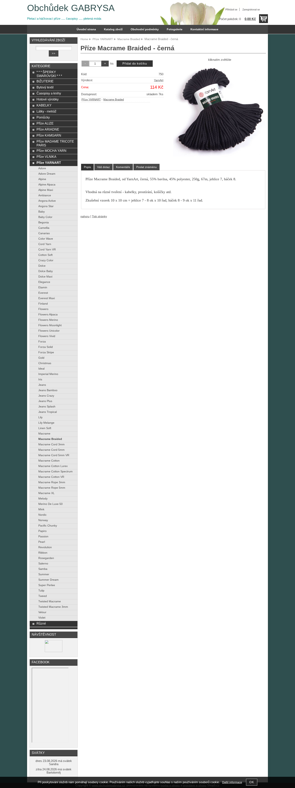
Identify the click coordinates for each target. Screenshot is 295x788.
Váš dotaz (103, 167)
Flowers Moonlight (50, 325)
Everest (43, 292)
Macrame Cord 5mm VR (53, 455)
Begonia (43, 222)
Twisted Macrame (49, 601)
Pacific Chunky (47, 525)
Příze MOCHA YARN (51, 150)
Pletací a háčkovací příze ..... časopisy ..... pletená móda (64, 18)
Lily (40, 417)
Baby (41, 211)
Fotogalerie (174, 29)
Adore (42, 168)
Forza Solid (45, 346)
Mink (41, 509)
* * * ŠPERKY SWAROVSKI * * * (49, 74)
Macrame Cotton (49, 460)
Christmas (44, 363)
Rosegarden (46, 558)
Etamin (42, 287)
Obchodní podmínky (145, 29)
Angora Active (47, 200)
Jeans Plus (45, 401)
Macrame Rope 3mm (51, 482)
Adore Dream (46, 173)
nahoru (85, 216)
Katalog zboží (113, 29)
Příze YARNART (91, 99)
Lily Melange (46, 422)
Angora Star (46, 206)
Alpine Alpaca (46, 184)
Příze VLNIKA (46, 156)
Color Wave (45, 238)
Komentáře (123, 167)
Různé (41, 623)
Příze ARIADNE (48, 129)
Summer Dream (48, 579)
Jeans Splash (46, 406)
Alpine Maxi (45, 189)
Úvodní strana (86, 29)
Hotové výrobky (48, 99)
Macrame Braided (113, 99)
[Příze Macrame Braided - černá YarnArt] (219, 110)
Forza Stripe (46, 352)
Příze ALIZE (45, 123)
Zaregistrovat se (251, 9)
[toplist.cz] (53, 651)
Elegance (44, 282)
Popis (87, 167)
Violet (41, 617)
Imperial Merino (48, 374)
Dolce (42, 265)
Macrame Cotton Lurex (53, 466)
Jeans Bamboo (47, 390)
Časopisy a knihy (49, 93)
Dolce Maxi (45, 276)
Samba (42, 568)
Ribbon (42, 552)
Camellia (43, 227)
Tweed (42, 596)
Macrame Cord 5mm (51, 449)
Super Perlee (46, 585)
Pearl (41, 541)
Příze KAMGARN (49, 135)
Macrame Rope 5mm (51, 487)
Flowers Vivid (46, 336)
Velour (42, 612)
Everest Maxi (46, 298)
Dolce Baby (45, 271)
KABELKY (44, 105)
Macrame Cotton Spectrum (55, 471)
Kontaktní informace (204, 29)
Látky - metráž (46, 111)
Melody (43, 498)
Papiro (42, 531)
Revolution (45, 547)
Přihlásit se (231, 9)
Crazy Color (45, 260)
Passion (43, 536)
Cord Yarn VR (47, 249)
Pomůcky (43, 117)
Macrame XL (46, 493)
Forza (42, 341)
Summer (43, 574)
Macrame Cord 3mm (51, 444)
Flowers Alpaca (48, 314)
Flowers (43, 309)
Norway (43, 520)
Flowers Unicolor (49, 330)
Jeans (42, 384)
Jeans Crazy (46, 395)
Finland (43, 303)
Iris (40, 379)
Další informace (232, 782)
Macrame (44, 433)
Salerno (43, 563)
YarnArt (158, 80)
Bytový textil (45, 87)
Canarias (44, 233)
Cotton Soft (45, 254)
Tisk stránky (99, 216)
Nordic (42, 514)
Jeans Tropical (47, 411)
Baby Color (45, 217)
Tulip (41, 590)
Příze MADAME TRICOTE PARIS (55, 143)
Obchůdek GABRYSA (71, 8)
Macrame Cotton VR (51, 476)
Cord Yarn (44, 244)
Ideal (41, 368)
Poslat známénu (146, 167)
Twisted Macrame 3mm (53, 606)
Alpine (42, 179)
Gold (41, 357)
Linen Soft (44, 428)
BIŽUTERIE (45, 81)
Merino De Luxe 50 (50, 503)
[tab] (87, 167)
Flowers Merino (48, 319)
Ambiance (44, 195)
